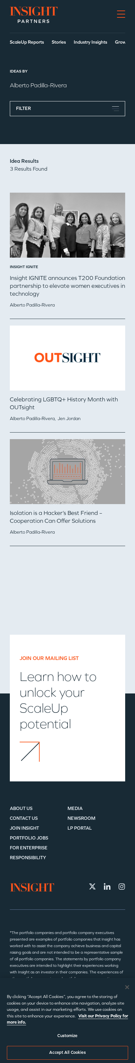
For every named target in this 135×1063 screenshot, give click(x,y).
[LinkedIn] (107, 886)
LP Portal (80, 828)
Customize (67, 1035)
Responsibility (28, 858)
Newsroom (81, 818)
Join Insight (24, 828)
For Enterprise (29, 848)
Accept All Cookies (67, 1052)
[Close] (127, 987)
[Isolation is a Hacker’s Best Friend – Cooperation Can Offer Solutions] (67, 474)
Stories (59, 42)
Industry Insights (90, 42)
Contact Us (24, 818)
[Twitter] (92, 886)
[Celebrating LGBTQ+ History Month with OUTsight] (67, 360)
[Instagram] (122, 886)
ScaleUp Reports (27, 42)
